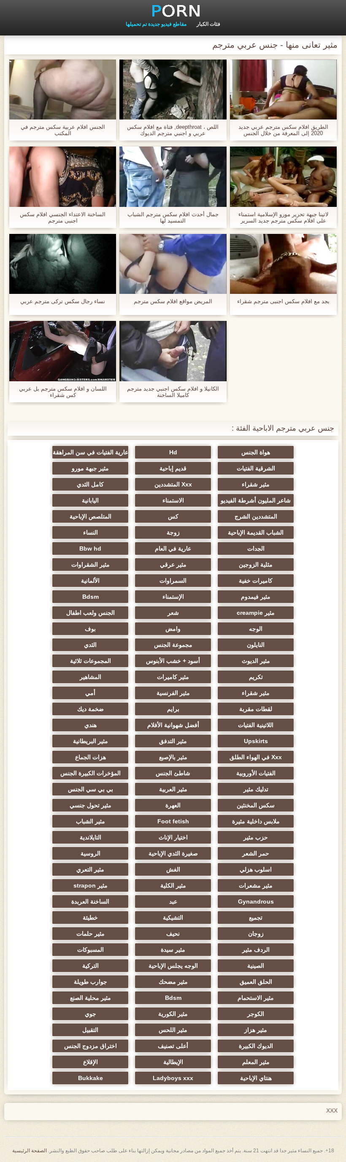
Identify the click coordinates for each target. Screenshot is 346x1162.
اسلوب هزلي (256, 869)
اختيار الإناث (173, 837)
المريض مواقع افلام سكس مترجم (173, 301)
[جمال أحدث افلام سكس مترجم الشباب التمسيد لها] (172, 176)
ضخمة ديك (90, 709)
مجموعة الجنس (173, 644)
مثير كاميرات (173, 676)
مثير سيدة (173, 949)
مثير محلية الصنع (90, 997)
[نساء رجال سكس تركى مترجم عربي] (62, 264)
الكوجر (255, 1013)
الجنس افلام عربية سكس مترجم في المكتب (63, 130)
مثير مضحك (173, 981)
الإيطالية (173, 1062)
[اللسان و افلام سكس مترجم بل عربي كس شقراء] (62, 351)
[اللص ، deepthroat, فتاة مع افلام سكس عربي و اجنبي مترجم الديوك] (172, 89)
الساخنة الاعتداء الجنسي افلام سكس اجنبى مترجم (62, 217)
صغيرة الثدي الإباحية (173, 853)
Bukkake (90, 1078)
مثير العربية (173, 789)
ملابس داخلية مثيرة (256, 821)
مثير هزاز (255, 1029)
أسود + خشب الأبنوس (173, 660)
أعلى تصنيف (173, 1046)
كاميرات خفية (256, 580)
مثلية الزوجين (256, 564)
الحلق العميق (256, 981)
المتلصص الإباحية (90, 516)
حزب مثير (255, 837)
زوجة (173, 532)
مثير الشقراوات (90, 564)
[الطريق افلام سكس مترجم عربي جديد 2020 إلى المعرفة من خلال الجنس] (283, 89)
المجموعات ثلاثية (90, 660)
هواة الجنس (255, 452)
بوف (90, 628)
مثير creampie (256, 612)
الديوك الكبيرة (256, 1046)
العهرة (173, 805)
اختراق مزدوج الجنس (90, 1046)
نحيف (173, 933)
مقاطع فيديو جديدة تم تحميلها (156, 24)
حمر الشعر (255, 853)
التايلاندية (90, 837)
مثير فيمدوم (255, 596)
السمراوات (173, 580)
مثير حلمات (90, 933)
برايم (173, 709)
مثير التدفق (173, 741)
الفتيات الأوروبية (256, 773)
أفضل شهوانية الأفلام (173, 725)
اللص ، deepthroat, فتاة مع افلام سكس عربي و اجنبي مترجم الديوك (173, 130)
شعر (173, 612)
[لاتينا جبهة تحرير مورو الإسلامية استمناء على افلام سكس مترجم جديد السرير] (283, 176)
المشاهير (90, 676)
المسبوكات (90, 949)
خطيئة (90, 917)
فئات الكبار (208, 24)
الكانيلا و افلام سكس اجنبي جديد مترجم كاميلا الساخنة (173, 392)
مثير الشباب (90, 821)
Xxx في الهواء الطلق (256, 757)
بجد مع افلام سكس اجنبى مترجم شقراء (283, 301)
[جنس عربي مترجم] (173, 10)
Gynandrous (256, 901)
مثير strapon (90, 885)
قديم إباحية (173, 468)
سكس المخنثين (256, 805)
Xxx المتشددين (173, 484)
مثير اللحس (173, 1029)
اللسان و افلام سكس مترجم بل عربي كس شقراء (63, 392)
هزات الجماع (90, 757)
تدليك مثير (255, 789)
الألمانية (90, 580)
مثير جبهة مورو (90, 468)
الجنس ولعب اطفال (90, 612)
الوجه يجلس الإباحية (173, 965)
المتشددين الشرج (256, 516)
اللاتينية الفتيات (255, 725)
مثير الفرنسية (173, 693)
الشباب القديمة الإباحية (256, 532)
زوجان (256, 933)
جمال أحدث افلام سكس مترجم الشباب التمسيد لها (173, 217)
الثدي (90, 644)
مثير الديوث (256, 660)
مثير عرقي (173, 564)
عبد (173, 901)
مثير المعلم (256, 1062)
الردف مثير (256, 949)
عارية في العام (173, 548)
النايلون (256, 644)
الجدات (256, 548)
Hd (173, 452)
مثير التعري (90, 869)
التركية (90, 965)
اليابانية (90, 500)
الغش (173, 869)
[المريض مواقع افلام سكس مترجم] (172, 264)
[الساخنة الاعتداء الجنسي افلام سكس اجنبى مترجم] (62, 176)
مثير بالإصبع (173, 757)
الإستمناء (173, 596)
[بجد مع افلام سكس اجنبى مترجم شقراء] (283, 264)
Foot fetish (173, 821)
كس (173, 516)
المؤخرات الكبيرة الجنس (90, 773)
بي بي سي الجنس (90, 789)
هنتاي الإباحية (256, 1078)
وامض (173, 628)
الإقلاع (90, 1062)
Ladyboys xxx (173, 1078)
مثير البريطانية (90, 741)
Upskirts (256, 741)
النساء (90, 532)
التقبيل (90, 1029)
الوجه (255, 628)
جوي (90, 1013)
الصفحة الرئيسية (29, 1151)
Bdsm (90, 596)
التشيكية (173, 917)
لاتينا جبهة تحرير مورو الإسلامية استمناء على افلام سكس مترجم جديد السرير (283, 217)
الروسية (90, 853)
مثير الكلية (173, 885)
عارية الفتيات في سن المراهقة (90, 452)
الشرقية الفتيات (256, 468)
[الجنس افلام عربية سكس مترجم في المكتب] (62, 89)
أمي (90, 693)
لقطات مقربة (255, 709)
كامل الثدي (90, 484)
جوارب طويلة (90, 981)
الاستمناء (173, 500)
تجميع (255, 917)
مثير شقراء (256, 484)
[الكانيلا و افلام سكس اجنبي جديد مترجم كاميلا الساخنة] (172, 351)
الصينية (255, 965)
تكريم (256, 676)
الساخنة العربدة (90, 901)
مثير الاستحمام (256, 997)
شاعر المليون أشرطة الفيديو (256, 500)
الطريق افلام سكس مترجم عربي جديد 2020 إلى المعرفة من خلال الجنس (283, 130)
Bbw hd (90, 548)
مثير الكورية (173, 1013)
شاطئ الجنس (173, 773)
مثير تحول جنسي (90, 805)
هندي (90, 725)
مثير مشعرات (256, 885)
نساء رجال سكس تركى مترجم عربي (62, 301)
